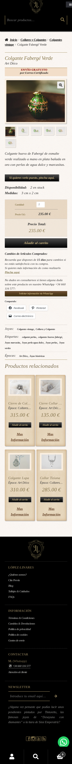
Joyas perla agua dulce (33, 342)
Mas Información (20, 437)
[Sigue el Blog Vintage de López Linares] (43, 740)
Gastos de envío (16, 640)
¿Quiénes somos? (17, 574)
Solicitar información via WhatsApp (36, 293)
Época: (13, 408)
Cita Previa (14, 580)
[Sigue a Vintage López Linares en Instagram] (33, 740)
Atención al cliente (17, 672)
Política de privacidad (19, 629)
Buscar (36, 756)
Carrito (55, 753)
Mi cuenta (12, 756)
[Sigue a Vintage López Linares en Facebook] (28, 740)
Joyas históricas (37, 356)
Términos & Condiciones (21, 618)
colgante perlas (29, 337)
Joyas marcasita (12, 342)
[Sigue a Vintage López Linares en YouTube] (38, 740)
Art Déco (23, 356)
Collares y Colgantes (33, 39)
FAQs (11, 596)
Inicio (13, 39)
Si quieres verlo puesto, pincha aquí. (32, 177)
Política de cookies (17, 634)
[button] (60, 85)
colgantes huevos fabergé (50, 337)
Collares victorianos (30, 408)
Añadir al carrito (36, 243)
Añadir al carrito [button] (20, 425)
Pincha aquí (12, 272)
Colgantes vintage (25, 329)
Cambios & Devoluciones (21, 623)
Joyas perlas (51, 342)
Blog (10, 585)
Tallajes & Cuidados (18, 591)
